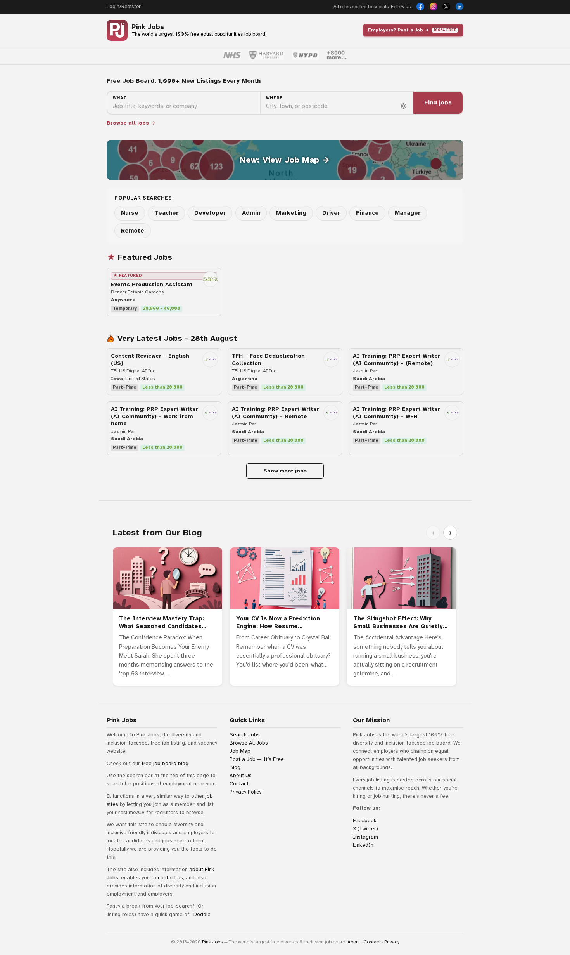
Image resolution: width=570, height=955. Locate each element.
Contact (239, 783)
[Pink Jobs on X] (446, 6)
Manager (407, 212)
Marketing (291, 212)
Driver (331, 212)
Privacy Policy (245, 791)
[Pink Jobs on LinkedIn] (459, 6)
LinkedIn (363, 845)
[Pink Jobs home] (117, 30)
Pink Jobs (147, 27)
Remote (132, 230)
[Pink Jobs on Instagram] (433, 6)
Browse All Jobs (249, 743)
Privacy (391, 942)
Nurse (129, 212)
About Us (241, 775)
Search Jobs (245, 734)
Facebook (365, 820)
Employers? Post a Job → (412, 30)
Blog (235, 767)
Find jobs (438, 102)
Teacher (166, 212)
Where (274, 98)
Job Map (240, 751)
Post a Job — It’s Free (257, 759)
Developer (210, 212)
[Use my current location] (403, 106)
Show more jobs (285, 470)
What (120, 98)
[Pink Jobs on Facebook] (420, 6)
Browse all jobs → (131, 123)
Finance (367, 212)
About (353, 942)
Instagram (365, 836)
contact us (170, 877)
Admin (251, 212)
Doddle (202, 914)
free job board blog (165, 763)
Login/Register (123, 6)
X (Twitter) (365, 828)
